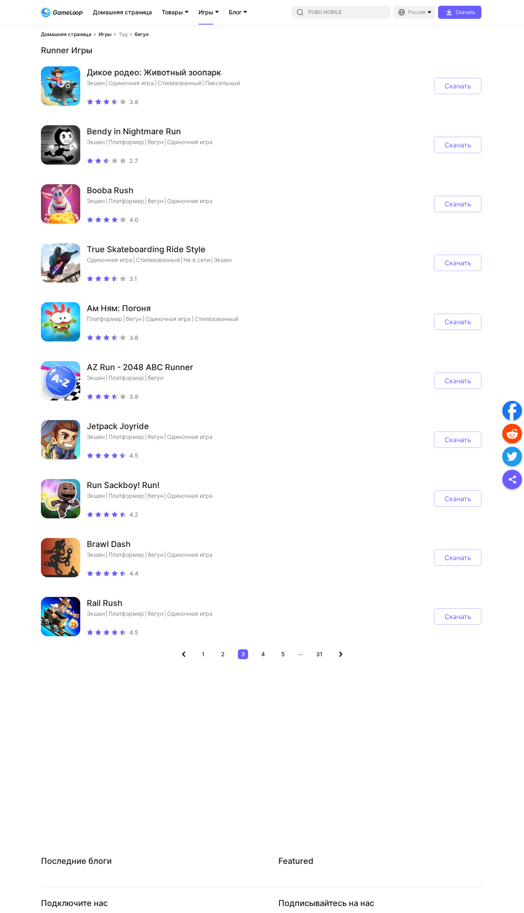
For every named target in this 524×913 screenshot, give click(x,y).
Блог (235, 12)
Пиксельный (222, 82)
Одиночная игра (131, 82)
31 (319, 654)
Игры (206, 12)
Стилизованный (179, 82)
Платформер (126, 141)
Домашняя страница (122, 12)
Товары (172, 12)
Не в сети (196, 259)
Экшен (96, 82)
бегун (142, 34)
